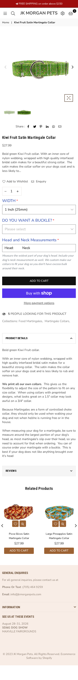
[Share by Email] (60, 126)
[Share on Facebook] (28, 126)
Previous (5, 67)
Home (5, 22)
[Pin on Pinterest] (41, 126)
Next (72, 67)
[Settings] (63, 13)
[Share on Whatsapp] (53, 126)
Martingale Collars (57, 321)
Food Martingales (30, 321)
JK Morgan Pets (39, 13)
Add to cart (19, 551)
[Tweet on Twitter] (34, 126)
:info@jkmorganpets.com (25, 594)
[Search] (13, 13)
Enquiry (40, 181)
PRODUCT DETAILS (17, 338)
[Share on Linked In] (47, 126)
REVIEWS (11, 470)
